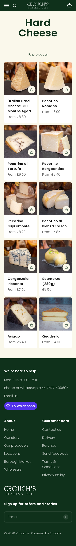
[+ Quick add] (31, 89)
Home (9, 429)
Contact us (51, 429)
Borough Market (17, 461)
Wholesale (13, 469)
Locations (12, 453)
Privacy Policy (53, 474)
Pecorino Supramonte (19, 224)
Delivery (48, 437)
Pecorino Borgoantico (53, 166)
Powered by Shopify (46, 533)
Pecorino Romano (50, 103)
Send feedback (55, 453)
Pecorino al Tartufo (17, 166)
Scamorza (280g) (51, 281)
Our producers (16, 445)
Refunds (49, 445)
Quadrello (51, 336)
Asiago (14, 336)
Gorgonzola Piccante (18, 281)
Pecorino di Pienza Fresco (54, 224)
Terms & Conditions (51, 464)
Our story (11, 437)
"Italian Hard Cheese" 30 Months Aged (19, 106)
